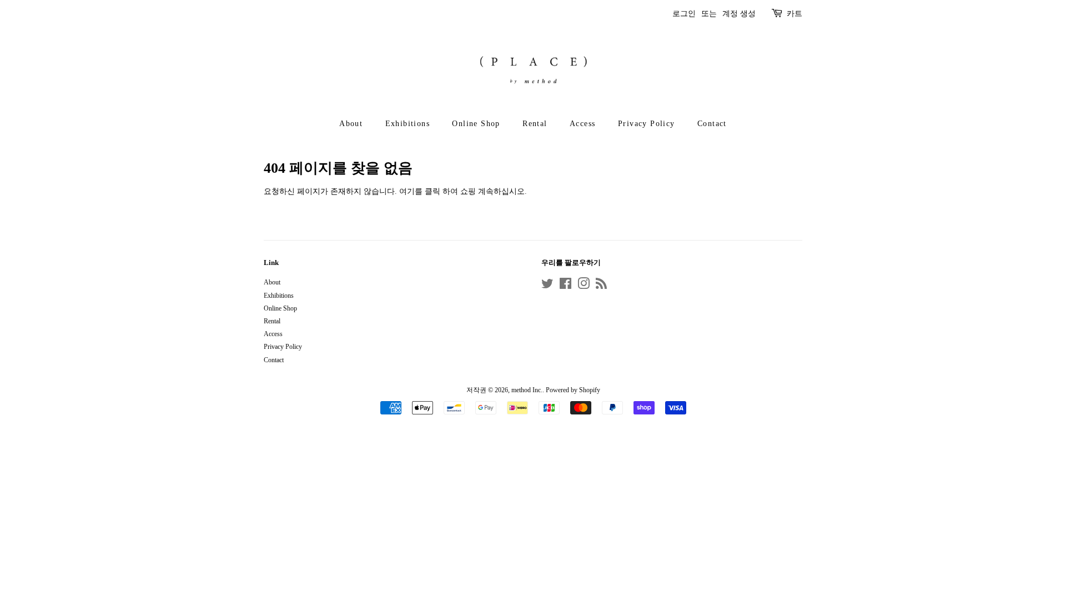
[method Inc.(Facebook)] (565, 286)
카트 (794, 13)
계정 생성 (739, 13)
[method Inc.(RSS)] (601, 286)
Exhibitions (407, 123)
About (351, 123)
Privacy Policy (646, 123)
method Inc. (526, 390)
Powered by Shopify (573, 390)
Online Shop (476, 123)
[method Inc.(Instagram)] (583, 286)
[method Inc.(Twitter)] (547, 286)
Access (582, 123)
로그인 (684, 13)
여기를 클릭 (419, 191)
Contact (712, 123)
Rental (534, 123)
